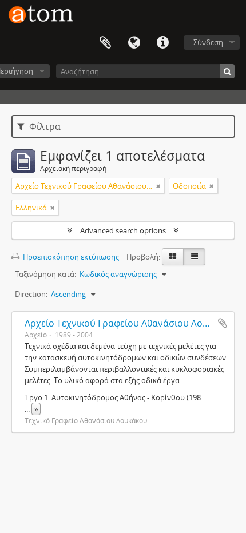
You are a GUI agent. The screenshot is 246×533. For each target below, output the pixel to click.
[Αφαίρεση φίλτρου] (158, 186)
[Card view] (173, 256)
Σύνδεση (208, 42)
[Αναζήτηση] (227, 71)
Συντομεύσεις (162, 43)
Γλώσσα (134, 43)
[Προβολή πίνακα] (194, 256)
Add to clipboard (222, 323)
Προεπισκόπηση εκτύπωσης (70, 257)
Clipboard (105, 43)
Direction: (31, 294)
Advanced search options (123, 230)
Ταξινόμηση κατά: (45, 274)
